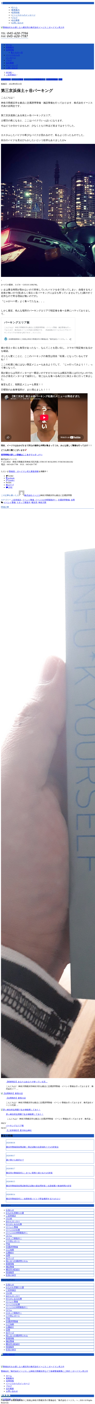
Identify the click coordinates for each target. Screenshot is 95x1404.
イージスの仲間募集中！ (46, 500)
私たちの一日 (17, 52)
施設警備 (10, 1267)
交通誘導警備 (64, 500)
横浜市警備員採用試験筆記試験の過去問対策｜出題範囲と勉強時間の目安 (38, 1186)
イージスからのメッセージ (23, 15)
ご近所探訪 (16, 500)
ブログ (15, 18)
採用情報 (16, 12)
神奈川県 (42, 502)
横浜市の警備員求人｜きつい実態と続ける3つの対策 (29, 1173)
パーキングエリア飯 (15, 1126)
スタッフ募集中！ (14, 1238)
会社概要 (16, 20)
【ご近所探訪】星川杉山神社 (19, 1130)
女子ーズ (10, 1258)
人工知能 (10, 1250)
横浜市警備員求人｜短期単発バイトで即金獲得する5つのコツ (33, 1199)
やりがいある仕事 (14, 1224)
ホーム (15, 7)
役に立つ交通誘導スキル (17, 1261)
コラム (9, 1236)
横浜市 (34, 502)
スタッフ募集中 (23, 502)
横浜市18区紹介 (13, 1270)
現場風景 (10, 1272)
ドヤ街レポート (13, 1241)
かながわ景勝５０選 (15, 1213)
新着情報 (10, 1264)
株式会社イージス (32, 495)
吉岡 (73, 500)
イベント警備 (28, 500)
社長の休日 (11, 1275)
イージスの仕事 (13, 1230)
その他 (9, 1219)
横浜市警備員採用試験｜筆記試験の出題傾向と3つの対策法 (32, 1147)
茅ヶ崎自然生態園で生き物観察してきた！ (25, 1114)
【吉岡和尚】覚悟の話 (16, 1098)
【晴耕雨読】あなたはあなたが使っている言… (27, 1082)
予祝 (8, 1244)
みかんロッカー (13, 1221)
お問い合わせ (18, 23)
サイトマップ (12, 65)
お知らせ (10, 1210)
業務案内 (16, 10)
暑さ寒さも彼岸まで (15, 1160)
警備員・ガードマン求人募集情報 (24, 471)
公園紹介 (10, 1253)
